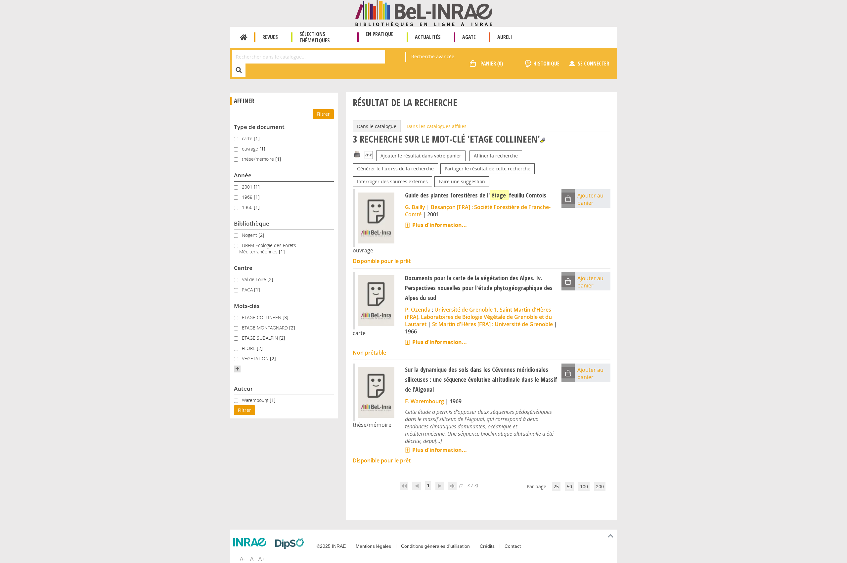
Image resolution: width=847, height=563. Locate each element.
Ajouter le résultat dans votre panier (420, 155)
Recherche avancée (432, 56)
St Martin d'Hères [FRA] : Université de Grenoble (492, 324)
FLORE (249, 348)
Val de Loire (254, 279)
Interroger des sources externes (392, 181)
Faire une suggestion (462, 181)
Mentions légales (373, 546)
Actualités (428, 37)
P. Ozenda (417, 309)
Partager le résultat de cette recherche (487, 168)
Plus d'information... (439, 225)
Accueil (243, 37)
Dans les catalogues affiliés (437, 126)
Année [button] (242, 175)
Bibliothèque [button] (251, 223)
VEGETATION (256, 358)
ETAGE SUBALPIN (260, 338)
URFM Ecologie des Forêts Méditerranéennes (267, 248)
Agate (469, 37)
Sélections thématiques (314, 37)
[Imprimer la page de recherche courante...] (357, 154)
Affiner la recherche (496, 155)
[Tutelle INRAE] (251, 542)
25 (556, 486)
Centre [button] (243, 268)
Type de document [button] (259, 127)
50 (569, 486)
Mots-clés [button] (246, 306)
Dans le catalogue (376, 126)
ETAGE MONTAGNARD (265, 328)
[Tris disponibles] (369, 156)
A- (242, 558)
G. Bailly (415, 207)
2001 (248, 187)
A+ (261, 558)
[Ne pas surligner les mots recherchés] (542, 140)
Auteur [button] (243, 388)
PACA (248, 289)
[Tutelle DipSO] (291, 543)
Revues (270, 37)
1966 (248, 207)
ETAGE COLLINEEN (262, 317)
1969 (248, 197)
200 (600, 486)
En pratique (379, 34)
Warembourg (256, 400)
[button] (237, 369)
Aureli (504, 37)
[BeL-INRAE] (423, 13)
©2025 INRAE (331, 546)
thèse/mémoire (258, 159)
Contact (513, 546)
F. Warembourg (424, 401)
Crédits (487, 546)
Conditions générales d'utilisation (435, 546)
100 (584, 486)
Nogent (250, 235)
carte (248, 138)
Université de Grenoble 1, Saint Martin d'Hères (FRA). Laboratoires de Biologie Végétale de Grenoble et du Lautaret (478, 317)
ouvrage (250, 149)
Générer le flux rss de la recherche (395, 168)
